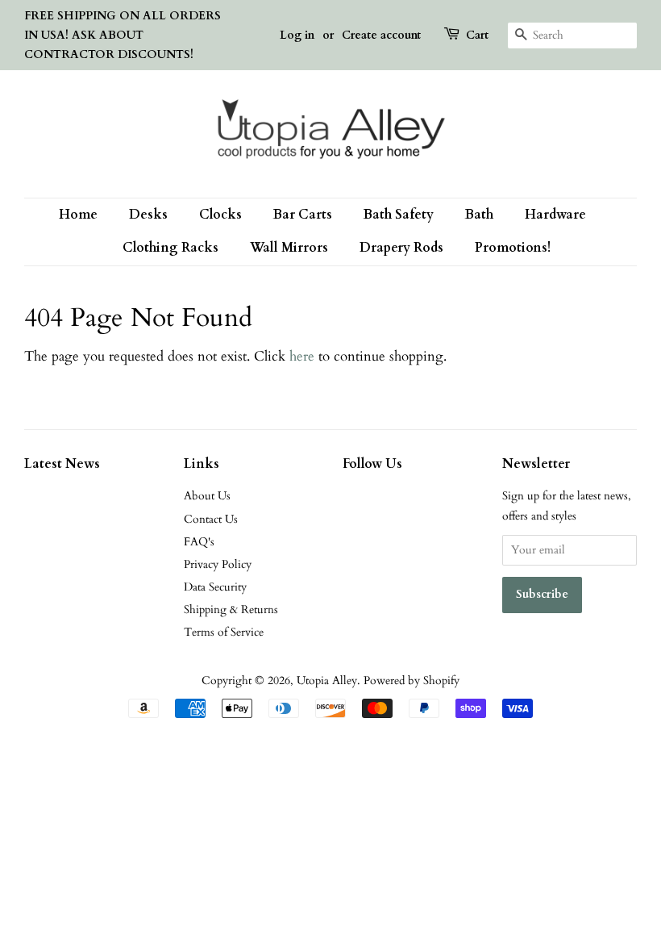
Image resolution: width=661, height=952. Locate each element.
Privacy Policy (218, 564)
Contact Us (211, 519)
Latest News (62, 464)
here (301, 356)
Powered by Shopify (411, 680)
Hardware (555, 214)
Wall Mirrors (289, 248)
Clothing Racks (170, 248)
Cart (477, 35)
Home (78, 214)
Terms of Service (224, 632)
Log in (297, 35)
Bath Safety (399, 214)
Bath (479, 214)
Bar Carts (302, 214)
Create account (381, 35)
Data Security (215, 587)
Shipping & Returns (231, 609)
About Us (207, 495)
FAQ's (199, 541)
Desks (148, 214)
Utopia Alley (327, 680)
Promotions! (513, 248)
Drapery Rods (401, 248)
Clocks (220, 214)
